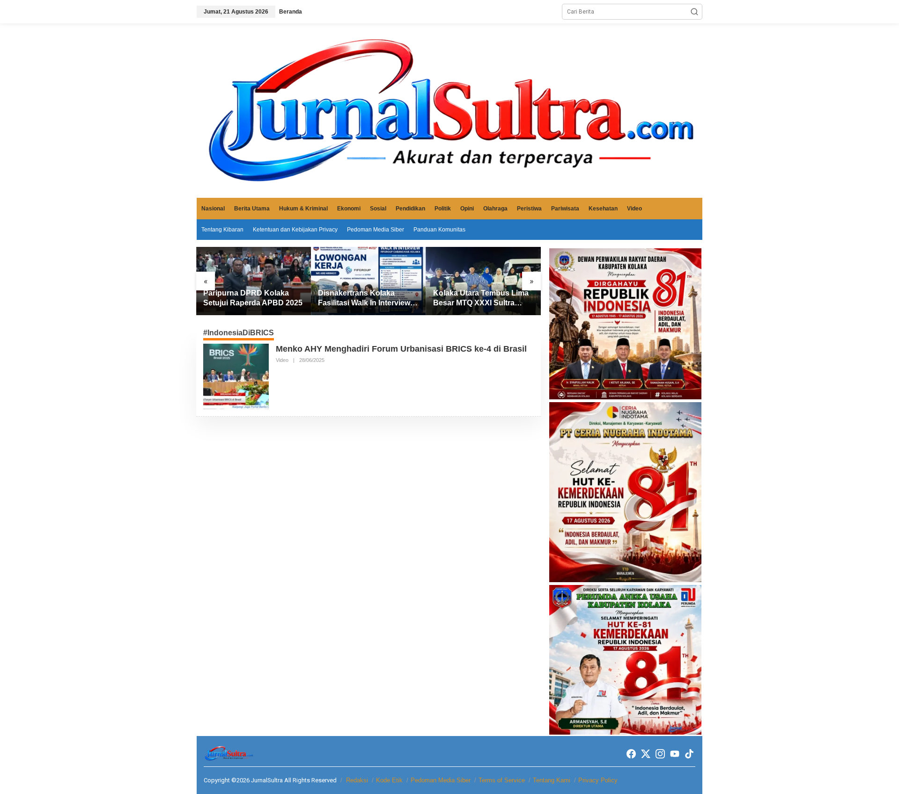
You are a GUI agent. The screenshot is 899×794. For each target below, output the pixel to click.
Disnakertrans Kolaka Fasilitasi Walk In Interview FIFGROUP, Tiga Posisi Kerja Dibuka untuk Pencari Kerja (366, 298)
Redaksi (357, 780)
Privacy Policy (598, 780)
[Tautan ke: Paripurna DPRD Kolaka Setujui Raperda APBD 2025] (253, 281)
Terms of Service (502, 780)
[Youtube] (675, 754)
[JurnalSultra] (449, 110)
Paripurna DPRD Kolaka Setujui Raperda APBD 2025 (252, 298)
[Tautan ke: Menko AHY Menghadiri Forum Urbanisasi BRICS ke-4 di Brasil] (236, 376)
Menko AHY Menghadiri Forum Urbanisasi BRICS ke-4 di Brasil (401, 349)
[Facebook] (631, 754)
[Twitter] (646, 754)
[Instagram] (660, 754)
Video (282, 360)
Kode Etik (389, 780)
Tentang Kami (551, 780)
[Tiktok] (689, 754)
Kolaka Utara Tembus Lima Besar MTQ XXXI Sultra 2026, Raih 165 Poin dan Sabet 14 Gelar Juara (481, 298)
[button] (694, 12)
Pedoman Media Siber (441, 780)
